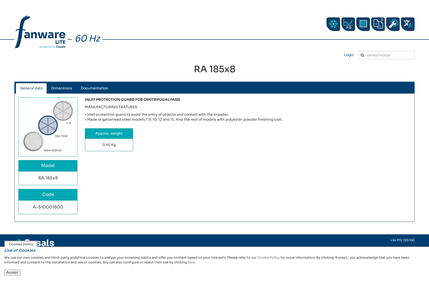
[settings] (393, 24)
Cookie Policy (268, 257)
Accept (12, 272)
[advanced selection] (348, 24)
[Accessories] (363, 24)
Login (349, 55)
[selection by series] (333, 24)
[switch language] (408, 24)
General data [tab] (31, 88)
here (191, 262)
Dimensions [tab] (61, 88)
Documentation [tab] (94, 88)
